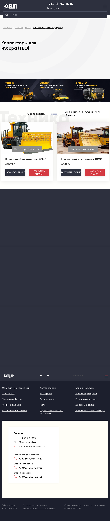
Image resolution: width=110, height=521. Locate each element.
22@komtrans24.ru (28, 442)
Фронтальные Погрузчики (16, 388)
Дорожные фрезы (85, 404)
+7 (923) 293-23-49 (31, 467)
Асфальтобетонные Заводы (90, 410)
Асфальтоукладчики (86, 393)
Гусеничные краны (85, 399)
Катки (43, 404)
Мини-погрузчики (11, 404)
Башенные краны (84, 388)
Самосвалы (8, 393)
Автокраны (46, 393)
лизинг (15, 172)
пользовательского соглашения (39, 508)
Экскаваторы (47, 399)
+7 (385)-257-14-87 (60, 4)
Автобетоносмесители (14, 410)
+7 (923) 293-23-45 (30, 476)
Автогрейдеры (48, 388)
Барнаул (52, 8)
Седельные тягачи (12, 399)
